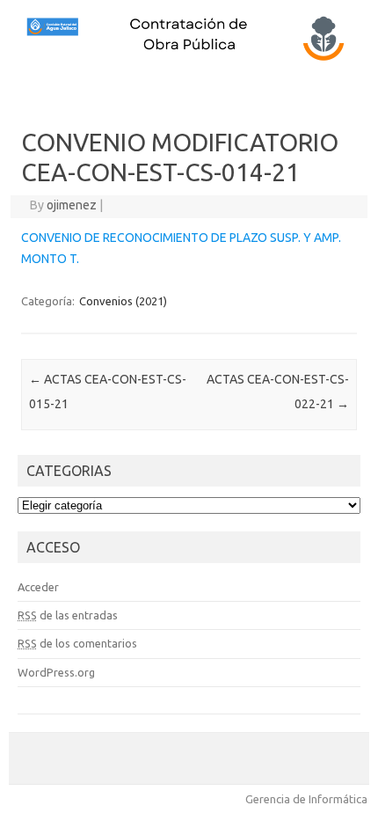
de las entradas (68, 615)
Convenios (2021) (123, 301)
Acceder (38, 587)
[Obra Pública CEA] (189, 59)
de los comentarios (77, 643)
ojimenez (72, 205)
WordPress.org (56, 672)
